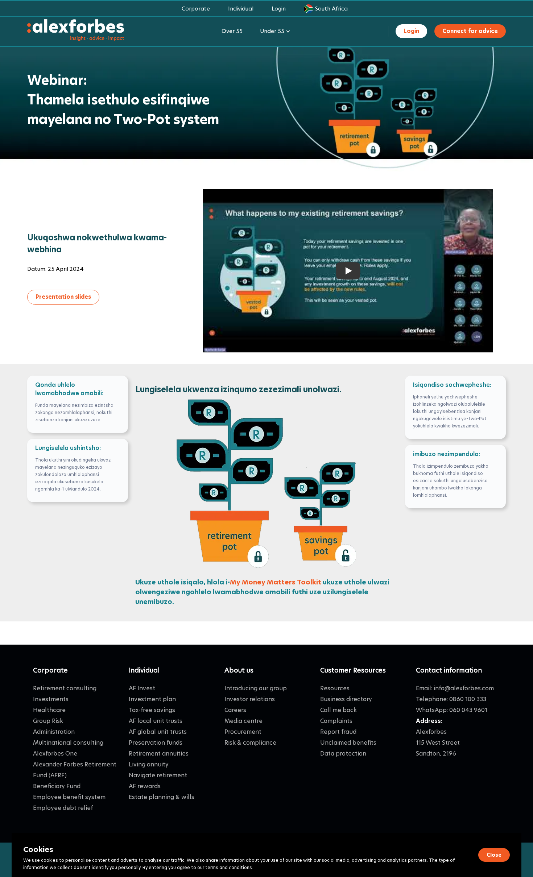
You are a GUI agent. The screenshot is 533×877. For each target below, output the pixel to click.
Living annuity (149, 764)
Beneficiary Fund (56, 786)
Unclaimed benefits (348, 743)
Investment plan (152, 699)
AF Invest (142, 688)
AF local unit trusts (155, 721)
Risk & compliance (250, 743)
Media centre (243, 721)
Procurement (242, 732)
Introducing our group (255, 688)
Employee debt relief (63, 808)
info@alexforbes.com (464, 688)
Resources (335, 688)
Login (279, 8)
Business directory (346, 699)
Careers (235, 710)
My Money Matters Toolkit (275, 582)
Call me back (338, 710)
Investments (51, 699)
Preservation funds (155, 743)
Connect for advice (470, 31)
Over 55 (232, 31)
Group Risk (48, 721)
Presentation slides (63, 297)
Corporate (196, 8)
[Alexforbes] (75, 31)
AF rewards (145, 786)
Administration (54, 732)
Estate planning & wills (161, 797)
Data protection (343, 753)
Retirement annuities (159, 753)
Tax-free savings (152, 710)
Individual (240, 8)
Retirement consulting (64, 688)
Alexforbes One (55, 753)
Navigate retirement (158, 775)
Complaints (336, 721)
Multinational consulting (68, 743)
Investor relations (249, 699)
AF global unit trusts (158, 732)
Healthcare (49, 710)
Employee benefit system (69, 797)
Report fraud (338, 732)
